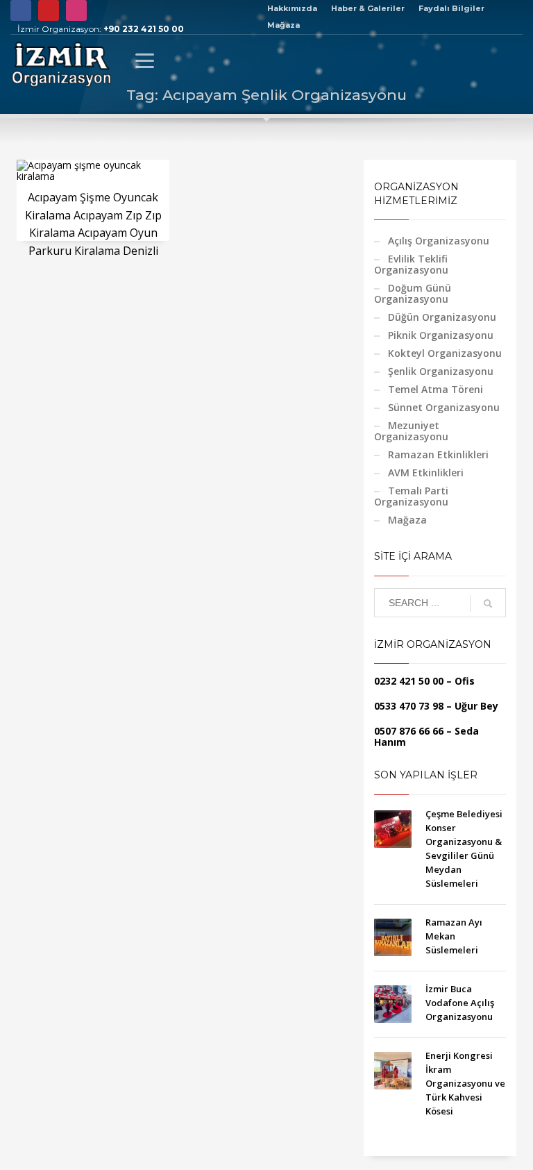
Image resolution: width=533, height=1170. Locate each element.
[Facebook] (20, 10)
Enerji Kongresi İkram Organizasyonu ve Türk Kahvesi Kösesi (465, 1083)
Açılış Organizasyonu (438, 240)
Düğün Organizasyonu (442, 317)
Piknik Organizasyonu (440, 335)
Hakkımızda (292, 8)
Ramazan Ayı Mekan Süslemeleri (453, 936)
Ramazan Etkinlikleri (438, 454)
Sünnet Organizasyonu (444, 407)
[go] (488, 603)
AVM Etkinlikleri (426, 472)
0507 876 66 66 (408, 730)
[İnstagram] (76, 10)
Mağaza (283, 25)
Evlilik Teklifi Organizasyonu (411, 264)
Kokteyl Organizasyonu (445, 353)
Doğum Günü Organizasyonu (412, 293)
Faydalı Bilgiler (451, 8)
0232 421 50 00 (408, 680)
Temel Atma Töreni (435, 389)
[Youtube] (48, 10)
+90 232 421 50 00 (143, 29)
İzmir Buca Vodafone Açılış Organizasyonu (459, 1003)
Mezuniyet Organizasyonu (411, 431)
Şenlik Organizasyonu (440, 371)
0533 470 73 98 (408, 705)
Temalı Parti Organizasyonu (411, 496)
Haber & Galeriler (368, 8)
